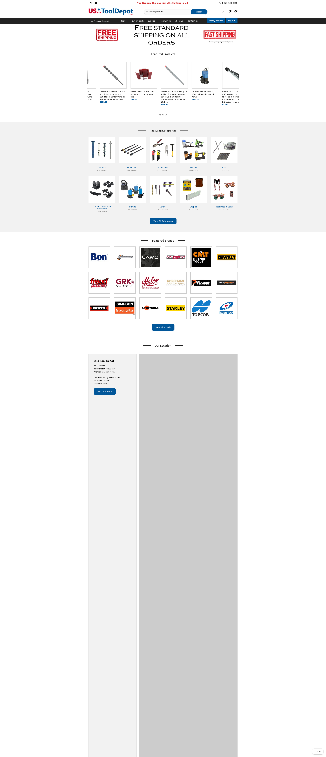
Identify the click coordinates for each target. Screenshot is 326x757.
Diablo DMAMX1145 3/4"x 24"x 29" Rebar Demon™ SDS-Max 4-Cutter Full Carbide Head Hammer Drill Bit (228, 95)
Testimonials (165, 21)
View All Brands (163, 327)
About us (179, 21)
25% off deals (138, 21)
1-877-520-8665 (229, 3)
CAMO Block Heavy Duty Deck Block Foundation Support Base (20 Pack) (134, 94)
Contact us (193, 21)
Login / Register (216, 20)
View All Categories (163, 221)
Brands (124, 21)
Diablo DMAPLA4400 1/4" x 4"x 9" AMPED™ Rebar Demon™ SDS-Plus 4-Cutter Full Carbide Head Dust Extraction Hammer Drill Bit (166, 96)
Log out (231, 20)
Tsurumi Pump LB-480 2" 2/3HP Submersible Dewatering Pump (104, 94)
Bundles (151, 21)
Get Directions (105, 391)
